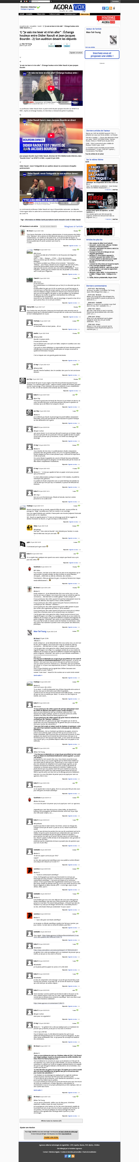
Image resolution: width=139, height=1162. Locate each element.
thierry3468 (30, 307)
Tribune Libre (41, 14)
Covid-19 (68, 220)
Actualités (29, 14)
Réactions (51, 46)
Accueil (22, 14)
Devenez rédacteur (29, 7)
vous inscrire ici (66, 1134)
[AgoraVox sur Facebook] (103, 9)
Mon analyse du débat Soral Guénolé (100, 243)
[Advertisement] (56, 20)
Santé (39, 26)
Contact (45, 1152)
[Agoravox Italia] (27, 1)
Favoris (67, 46)
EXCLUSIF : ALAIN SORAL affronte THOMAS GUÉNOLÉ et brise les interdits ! (103, 245)
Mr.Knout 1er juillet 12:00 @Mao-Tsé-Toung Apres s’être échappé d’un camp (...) (100, 291)
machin (36, 333)
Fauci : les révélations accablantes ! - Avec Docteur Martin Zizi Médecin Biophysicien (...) (102, 187)
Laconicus (37, 869)
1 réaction (108, 219)
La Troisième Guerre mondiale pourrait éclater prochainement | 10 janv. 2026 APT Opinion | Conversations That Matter (100, 149)
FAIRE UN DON (51, 1137)
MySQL (91, 1145)
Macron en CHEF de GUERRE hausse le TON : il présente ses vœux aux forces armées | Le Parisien (102, 134)
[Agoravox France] (24, 1)
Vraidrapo (37, 250)
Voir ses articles (90, 47)
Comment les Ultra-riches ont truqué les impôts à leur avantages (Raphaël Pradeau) (104, 264)
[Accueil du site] (69, 11)
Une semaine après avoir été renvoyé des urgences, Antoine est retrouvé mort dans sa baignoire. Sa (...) (100, 215)
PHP (86, 1145)
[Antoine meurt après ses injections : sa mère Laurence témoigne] (102, 209)
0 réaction (108, 189)
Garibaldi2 (37, 850)
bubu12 (36, 395)
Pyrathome (37, 567)
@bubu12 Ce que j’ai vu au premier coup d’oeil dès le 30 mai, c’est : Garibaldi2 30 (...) (101, 305)
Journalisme (49, 220)
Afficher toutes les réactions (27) (51, 1121)
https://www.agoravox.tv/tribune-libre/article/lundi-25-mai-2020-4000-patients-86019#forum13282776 (56, 936)
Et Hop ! (36, 364)
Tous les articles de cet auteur (94, 154)
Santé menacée (59, 220)
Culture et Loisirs (54, 14)
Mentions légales (54, 1152)
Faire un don (85, 14)
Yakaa (35, 526)
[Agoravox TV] (29, 1)
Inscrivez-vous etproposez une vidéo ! (102, 54)
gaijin (28, 542)
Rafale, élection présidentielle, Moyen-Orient (103, 277)
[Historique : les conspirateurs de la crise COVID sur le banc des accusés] (102, 181)
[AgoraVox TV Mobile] (114, 9)
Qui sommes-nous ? (70, 14)
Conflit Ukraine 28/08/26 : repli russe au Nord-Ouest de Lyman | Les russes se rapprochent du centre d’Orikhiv (104, 269)
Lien (80, 245)
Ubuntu (82, 1145)
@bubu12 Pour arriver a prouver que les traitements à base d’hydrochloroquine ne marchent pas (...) (100, 327)
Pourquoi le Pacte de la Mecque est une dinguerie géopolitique (101, 252)
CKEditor (97, 1145)
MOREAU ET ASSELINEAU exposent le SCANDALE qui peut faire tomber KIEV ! (101, 256)
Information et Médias (33, 220)
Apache (76, 1145)
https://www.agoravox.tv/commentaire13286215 (49, 1003)
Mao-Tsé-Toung (27, 44)
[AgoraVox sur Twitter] (107, 9)
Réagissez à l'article (73, 226)
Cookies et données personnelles (71, 1152)
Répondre (65, 245)
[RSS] (110, 9)
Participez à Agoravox (27, 9)
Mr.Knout (30, 231)
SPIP (71, 1145)
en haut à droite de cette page (68, 1131)
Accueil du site (24, 26)
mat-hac (115, 189)
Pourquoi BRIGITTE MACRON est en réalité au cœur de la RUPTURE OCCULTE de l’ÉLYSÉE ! (103, 260)
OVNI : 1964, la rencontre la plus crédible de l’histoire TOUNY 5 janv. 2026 (99, 144)
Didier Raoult (76, 220)
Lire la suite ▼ (38, 675)
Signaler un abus (73, 245)
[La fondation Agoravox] (108, 24)
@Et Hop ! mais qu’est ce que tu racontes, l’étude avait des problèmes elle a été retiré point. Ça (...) (100, 312)
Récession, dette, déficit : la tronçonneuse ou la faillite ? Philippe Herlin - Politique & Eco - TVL (103, 274)
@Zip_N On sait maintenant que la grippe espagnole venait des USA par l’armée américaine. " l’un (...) (99, 319)
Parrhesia (36, 321)
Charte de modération (89, 1152)
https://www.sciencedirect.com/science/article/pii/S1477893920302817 (56, 950)
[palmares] (99, 235)
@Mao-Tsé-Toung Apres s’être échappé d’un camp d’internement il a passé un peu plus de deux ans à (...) (101, 298)
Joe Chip (29, 379)
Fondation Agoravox (75, 1148)
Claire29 (36, 278)
